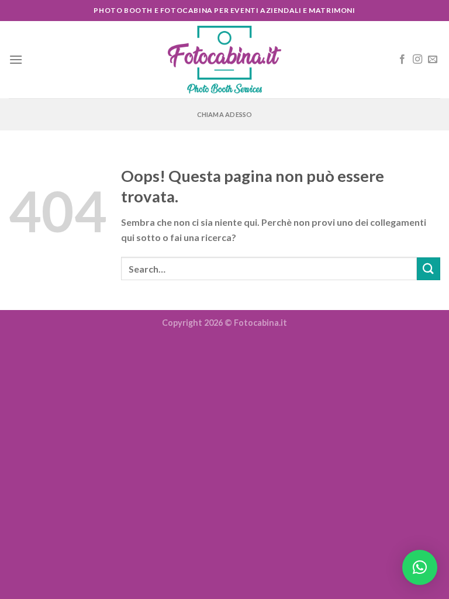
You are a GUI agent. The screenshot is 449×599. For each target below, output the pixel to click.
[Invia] (428, 268)
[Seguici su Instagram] (417, 59)
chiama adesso (225, 114)
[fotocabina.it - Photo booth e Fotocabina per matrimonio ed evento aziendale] (224, 60)
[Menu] (16, 59)
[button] (419, 567)
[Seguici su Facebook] (402, 59)
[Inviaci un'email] (432, 59)
